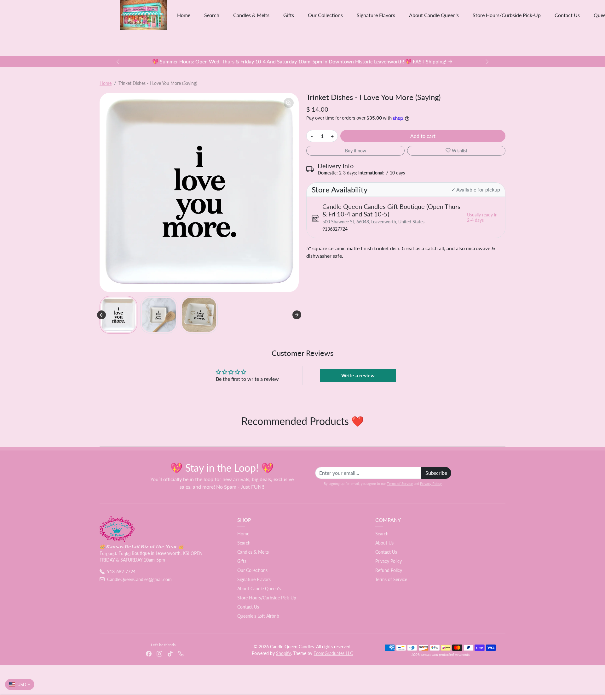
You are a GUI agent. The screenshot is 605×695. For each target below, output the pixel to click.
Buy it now (355, 150)
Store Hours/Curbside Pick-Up (507, 15)
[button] (118, 315)
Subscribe (436, 473)
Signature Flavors (376, 15)
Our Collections (325, 15)
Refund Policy (388, 570)
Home (183, 15)
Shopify (283, 653)
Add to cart (422, 136)
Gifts (288, 15)
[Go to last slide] (101, 314)
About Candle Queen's (434, 15)
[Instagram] (159, 653)
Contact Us (567, 15)
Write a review (358, 375)
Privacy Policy (431, 483)
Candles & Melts (251, 15)
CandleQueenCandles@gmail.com (139, 579)
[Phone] (181, 653)
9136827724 (335, 229)
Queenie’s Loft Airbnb (258, 616)
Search (211, 15)
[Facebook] (148, 653)
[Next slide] (296, 314)
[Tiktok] (170, 653)
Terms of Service (400, 483)
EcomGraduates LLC (333, 653)
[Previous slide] (100, 436)
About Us (384, 542)
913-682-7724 (121, 571)
